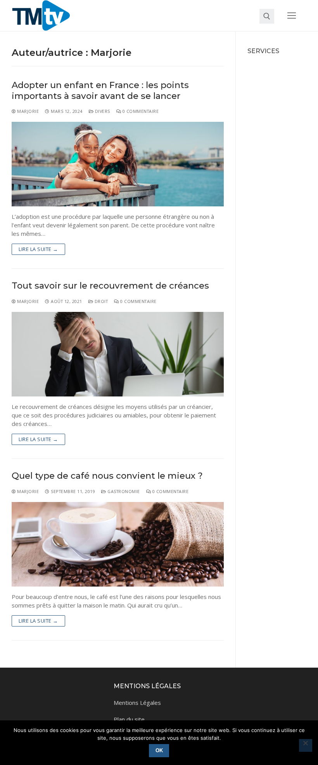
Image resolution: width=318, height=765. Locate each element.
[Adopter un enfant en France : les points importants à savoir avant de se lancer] (118, 164)
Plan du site (129, 719)
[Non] (305, 745)
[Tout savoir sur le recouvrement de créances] (118, 354)
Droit (100, 301)
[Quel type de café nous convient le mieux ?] (118, 544)
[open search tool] (266, 16)
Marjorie (27, 111)
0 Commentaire (140, 111)
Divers (101, 111)
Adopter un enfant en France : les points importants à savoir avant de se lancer (100, 90)
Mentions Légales (137, 702)
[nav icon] (292, 15)
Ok (159, 750)
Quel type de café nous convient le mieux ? (107, 476)
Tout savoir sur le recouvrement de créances (110, 285)
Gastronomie (123, 491)
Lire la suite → (38, 249)
